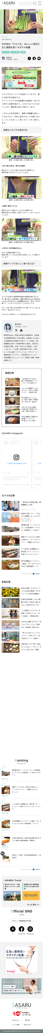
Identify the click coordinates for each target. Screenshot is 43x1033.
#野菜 (23, 52)
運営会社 (27, 1020)
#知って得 (6, 52)
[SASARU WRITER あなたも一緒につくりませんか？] (21, 986)
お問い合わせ (27, 1024)
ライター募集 (15, 1024)
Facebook (21, 934)
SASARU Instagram (12, 433)
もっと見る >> (33, 904)
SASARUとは (15, 1020)
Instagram (30, 934)
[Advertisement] (21, 684)
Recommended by (27, 574)
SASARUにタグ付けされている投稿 (16, 485)
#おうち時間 (15, 52)
